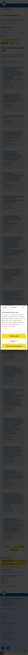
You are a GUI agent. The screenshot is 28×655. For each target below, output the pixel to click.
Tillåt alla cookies (14, 336)
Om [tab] (23, 307)
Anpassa (13, 341)
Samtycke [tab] (5, 307)
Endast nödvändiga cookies (14, 346)
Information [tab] (14, 307)
